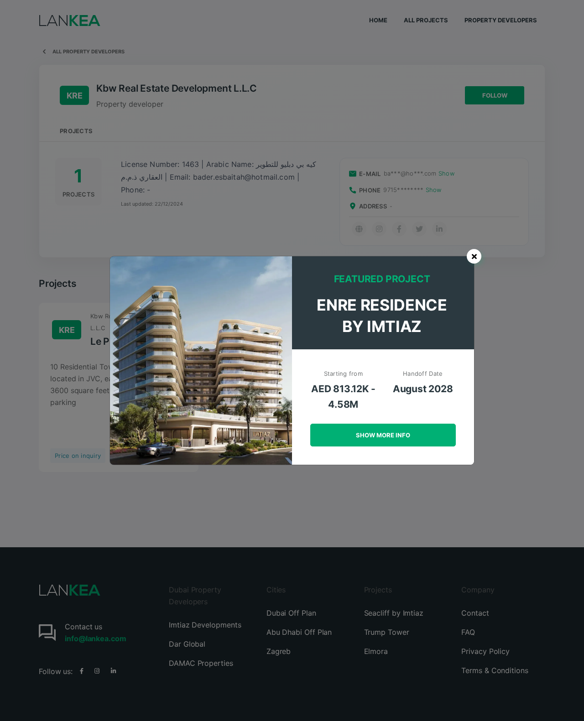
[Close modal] (474, 256)
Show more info (383, 435)
